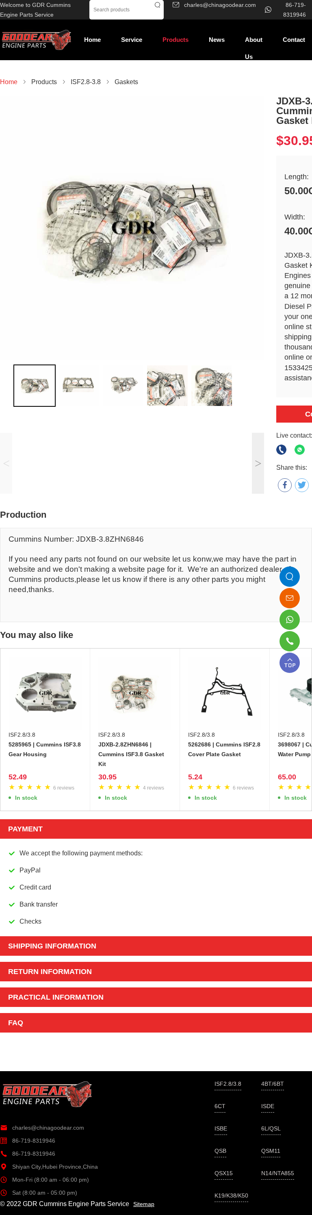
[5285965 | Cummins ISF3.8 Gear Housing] (45, 693)
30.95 (107, 777)
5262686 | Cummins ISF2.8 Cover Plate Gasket (224, 749)
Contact (294, 39)
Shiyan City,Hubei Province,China (49, 1166)
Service (131, 39)
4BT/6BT (272, 1083)
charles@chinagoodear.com (42, 1127)
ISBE (220, 1128)
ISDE (267, 1106)
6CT (219, 1106)
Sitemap (143, 1204)
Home (92, 39)
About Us (253, 42)
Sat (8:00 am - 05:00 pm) (38, 1192)
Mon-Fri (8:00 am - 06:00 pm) (44, 1179)
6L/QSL (271, 1128)
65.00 (287, 777)
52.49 (18, 777)
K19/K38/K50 (231, 1195)
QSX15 (223, 1173)
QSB (220, 1151)
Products (175, 39)
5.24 (195, 777)
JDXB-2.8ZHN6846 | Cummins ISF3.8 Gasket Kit (131, 754)
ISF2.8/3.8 (22, 734)
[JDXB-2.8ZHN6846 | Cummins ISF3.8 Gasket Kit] (134, 693)
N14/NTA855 (277, 1173)
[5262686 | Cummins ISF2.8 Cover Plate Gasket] (224, 693)
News (217, 39)
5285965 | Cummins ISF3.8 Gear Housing (45, 749)
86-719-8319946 (27, 1140)
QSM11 (270, 1151)
